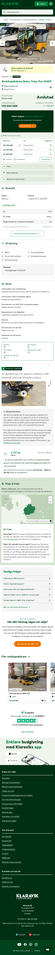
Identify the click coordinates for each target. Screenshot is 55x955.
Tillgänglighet (7, 845)
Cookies (5, 853)
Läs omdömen (27, 731)
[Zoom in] (50, 498)
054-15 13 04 (32, 919)
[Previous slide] (2, 43)
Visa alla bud (45, 159)
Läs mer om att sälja (25, 644)
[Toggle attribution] (50, 521)
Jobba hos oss (7, 882)
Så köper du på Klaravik (11, 782)
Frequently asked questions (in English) (17, 795)
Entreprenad (15, 20)
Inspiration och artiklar (11, 816)
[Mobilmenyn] (51, 4)
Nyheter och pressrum (11, 886)
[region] (27, 509)
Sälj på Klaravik (25, 126)
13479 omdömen (36, 725)
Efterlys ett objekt (9, 821)
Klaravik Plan (7, 841)
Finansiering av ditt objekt (12, 804)
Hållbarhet (6, 858)
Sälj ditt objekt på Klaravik (12, 787)
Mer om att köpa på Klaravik (15, 607)
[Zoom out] (50, 501)
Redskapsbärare (30, 20)
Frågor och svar (8, 791)
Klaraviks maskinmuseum (11, 862)
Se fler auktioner (18, 71)
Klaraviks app (7, 812)
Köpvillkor (6, 778)
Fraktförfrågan (8, 808)
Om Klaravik (6, 836)
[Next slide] (52, 43)
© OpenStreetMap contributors (37, 521)
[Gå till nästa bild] (50, 675)
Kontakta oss (7, 878)
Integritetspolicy (8, 849)
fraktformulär (12, 539)
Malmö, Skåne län (11, 86)
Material (37, 951)
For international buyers (11, 799)
